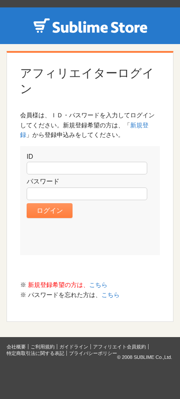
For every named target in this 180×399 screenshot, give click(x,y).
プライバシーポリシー (93, 353)
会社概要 (16, 346)
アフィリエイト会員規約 (119, 346)
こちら (98, 284)
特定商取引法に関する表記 (35, 353)
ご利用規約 (43, 346)
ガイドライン (73, 346)
